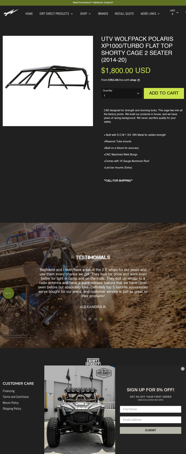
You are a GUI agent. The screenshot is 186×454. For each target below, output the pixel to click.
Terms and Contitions (16, 397)
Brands (103, 13)
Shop (84, 13)
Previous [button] (8, 293)
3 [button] (95, 319)
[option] (93, 287)
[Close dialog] (183, 369)
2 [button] (90, 319)
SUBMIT (150, 430)
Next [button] (177, 293)
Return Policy (11, 403)
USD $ (172, 12)
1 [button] (84, 319)
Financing (9, 391)
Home (29, 13)
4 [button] (101, 319)
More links (149, 13)
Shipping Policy (12, 408)
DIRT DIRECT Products (55, 13)
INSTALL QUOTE (124, 13)
